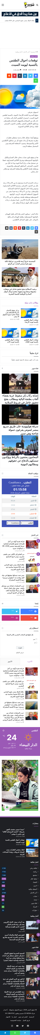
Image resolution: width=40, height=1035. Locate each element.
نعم (34, 639)
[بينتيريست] (14, 76)
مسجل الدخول (24, 360)
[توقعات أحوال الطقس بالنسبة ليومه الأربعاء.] (29, 313)
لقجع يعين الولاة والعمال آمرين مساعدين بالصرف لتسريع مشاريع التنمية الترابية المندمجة (13, 937)
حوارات (34, 910)
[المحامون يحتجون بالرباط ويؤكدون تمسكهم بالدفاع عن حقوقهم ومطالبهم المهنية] (20, 445)
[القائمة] (3, 5)
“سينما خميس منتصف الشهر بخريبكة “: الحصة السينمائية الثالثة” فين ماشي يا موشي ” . (13, 831)
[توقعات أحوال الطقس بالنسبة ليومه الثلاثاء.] (29, 333)
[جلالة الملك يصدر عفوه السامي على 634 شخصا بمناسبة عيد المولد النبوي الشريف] (32, 568)
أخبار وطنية (18, 52)
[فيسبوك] (36, 76)
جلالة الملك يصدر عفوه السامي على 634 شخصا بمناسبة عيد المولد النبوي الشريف (14, 567)
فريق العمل (26, 1020)
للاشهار (8, 1017)
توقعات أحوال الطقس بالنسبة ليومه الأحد (12, 341)
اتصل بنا (14, 1017)
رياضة (35, 872)
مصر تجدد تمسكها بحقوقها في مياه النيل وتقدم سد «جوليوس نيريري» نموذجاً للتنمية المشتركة (13, 577)
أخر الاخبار (26, 52)
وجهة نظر (34, 879)
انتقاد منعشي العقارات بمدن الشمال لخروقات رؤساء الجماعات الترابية (13, 852)
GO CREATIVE (10, 1013)
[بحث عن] (37, 5)
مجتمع (35, 875)
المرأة (35, 907)
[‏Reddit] (9, 76)
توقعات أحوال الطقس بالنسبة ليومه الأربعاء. (31, 321)
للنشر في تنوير (22, 1017)
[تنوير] (29, 5)
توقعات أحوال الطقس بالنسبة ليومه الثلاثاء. (31, 341)
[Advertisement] (20, 35)
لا (34, 643)
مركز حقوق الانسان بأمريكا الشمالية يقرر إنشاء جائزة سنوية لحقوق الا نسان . (11, 313)
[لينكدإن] (25, 76)
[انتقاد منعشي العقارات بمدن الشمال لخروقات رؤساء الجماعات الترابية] (32, 853)
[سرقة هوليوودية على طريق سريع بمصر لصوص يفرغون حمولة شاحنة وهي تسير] (20, 414)
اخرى (35, 886)
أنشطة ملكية (33, 889)
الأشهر (10, 661)
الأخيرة (30, 661)
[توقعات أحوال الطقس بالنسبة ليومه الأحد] (10, 333)
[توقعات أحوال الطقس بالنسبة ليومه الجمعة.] (32, 843)
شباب (35, 896)
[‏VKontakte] (11, 228)
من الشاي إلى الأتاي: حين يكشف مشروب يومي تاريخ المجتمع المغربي (13, 556)
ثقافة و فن (33, 868)
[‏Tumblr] (20, 76)
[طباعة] (36, 231)
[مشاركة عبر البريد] (6, 228)
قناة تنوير (34, 903)
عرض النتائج (20, 652)
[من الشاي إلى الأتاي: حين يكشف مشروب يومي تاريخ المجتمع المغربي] (32, 557)
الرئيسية (33, 52)
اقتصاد (35, 882)
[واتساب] (36, 80)
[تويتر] (30, 76)
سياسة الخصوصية (15, 1020)
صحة (35, 900)
